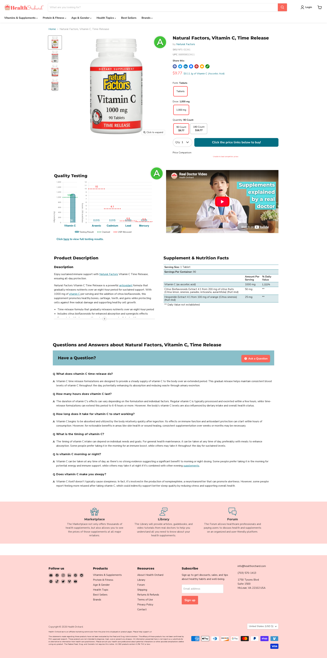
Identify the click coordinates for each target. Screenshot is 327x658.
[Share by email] (202, 66)
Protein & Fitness (54, 18)
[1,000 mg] (181, 114)
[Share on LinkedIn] (186, 66)
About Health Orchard (150, 575)
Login (308, 7)
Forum (141, 585)
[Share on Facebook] (175, 66)
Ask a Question (258, 358)
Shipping (142, 589)
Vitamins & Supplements (20, 18)
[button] (207, 66)
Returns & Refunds (148, 594)
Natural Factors (185, 44)
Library (141, 580)
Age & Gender (80, 18)
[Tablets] (180, 96)
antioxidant (126, 285)
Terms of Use (145, 599)
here (66, 239)
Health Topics (106, 18)
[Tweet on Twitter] (180, 66)
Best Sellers (128, 18)
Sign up (189, 600)
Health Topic (100, 589)
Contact (142, 609)
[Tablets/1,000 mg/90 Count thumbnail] (55, 42)
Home (52, 29)
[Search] (282, 7)
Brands (146, 18)
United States (261, 626)
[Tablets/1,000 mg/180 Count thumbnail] (55, 70)
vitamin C (74, 294)
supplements (191, 466)
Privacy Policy (145, 604)
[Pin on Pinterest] (196, 66)
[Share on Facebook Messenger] (191, 66)
